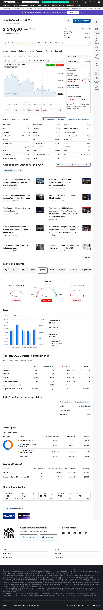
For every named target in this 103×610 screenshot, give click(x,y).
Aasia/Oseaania (76, 8)
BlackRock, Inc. (8, 473)
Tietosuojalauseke (83, 605)
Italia (89, 414)
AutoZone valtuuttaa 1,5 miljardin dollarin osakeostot (16, 246)
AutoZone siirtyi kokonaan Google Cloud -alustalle (62, 196)
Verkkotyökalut (8, 557)
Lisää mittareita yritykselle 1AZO (79, 119)
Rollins (24, 493)
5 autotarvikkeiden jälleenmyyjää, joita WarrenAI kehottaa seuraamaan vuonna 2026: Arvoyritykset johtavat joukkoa (64, 231)
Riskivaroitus (96, 605)
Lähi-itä (68, 8)
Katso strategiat (59, 43)
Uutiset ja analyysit (26, 51)
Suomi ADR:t (47, 8)
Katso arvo (85, 29)
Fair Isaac (43, 493)
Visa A (77, 493)
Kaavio (13, 51)
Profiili (14, 56)
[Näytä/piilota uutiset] (48, 61)
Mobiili (5, 549)
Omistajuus (22, 56)
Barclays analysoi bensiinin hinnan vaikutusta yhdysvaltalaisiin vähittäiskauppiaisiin (63, 182)
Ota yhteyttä (59, 557)
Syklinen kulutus (85, 406)
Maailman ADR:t (37, 8)
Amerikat (55, 8)
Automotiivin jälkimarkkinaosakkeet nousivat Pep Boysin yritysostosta (17, 196)
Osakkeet (7, 8)
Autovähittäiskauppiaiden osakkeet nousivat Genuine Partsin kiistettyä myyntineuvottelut (17, 182)
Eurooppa (62, 8)
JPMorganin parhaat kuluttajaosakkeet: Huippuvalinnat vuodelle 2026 (64, 246)
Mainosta (58, 553)
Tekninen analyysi (13, 263)
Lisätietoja (58, 549)
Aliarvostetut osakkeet (94, 8)
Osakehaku (16, 8)
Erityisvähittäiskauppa (83, 402)
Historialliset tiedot (33, 56)
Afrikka (84, 8)
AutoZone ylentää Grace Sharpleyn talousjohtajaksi (17, 209)
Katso (36, 388)
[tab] (7, 270)
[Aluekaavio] (9, 61)
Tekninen (49, 51)
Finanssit (39, 51)
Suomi (23, 8)
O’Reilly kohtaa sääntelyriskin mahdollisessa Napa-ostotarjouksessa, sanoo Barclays (18, 229)
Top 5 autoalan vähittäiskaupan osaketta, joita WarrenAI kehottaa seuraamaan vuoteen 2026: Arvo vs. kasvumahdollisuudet (63, 212)
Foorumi (58, 51)
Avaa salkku (7, 553)
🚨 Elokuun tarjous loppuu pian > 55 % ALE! (55, 2)
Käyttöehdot (71, 605)
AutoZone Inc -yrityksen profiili (21, 397)
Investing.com (7, 188)
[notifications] (95, 2)
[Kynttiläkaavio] (5, 61)
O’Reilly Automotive (10, 493)
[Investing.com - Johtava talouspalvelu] (11, 2)
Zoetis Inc (61, 493)
